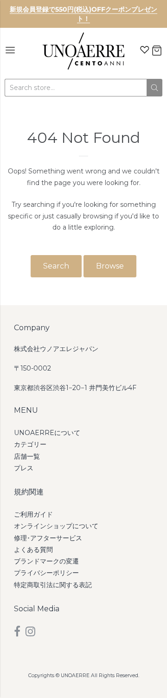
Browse (110, 266)
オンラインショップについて (56, 526)
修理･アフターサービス (48, 538)
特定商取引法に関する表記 (53, 585)
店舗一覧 (27, 456)
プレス (23, 468)
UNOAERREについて (47, 433)
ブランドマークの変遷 (46, 561)
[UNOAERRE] (83, 51)
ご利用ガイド (33, 514)
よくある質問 (33, 549)
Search (56, 266)
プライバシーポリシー (46, 573)
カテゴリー (30, 444)
